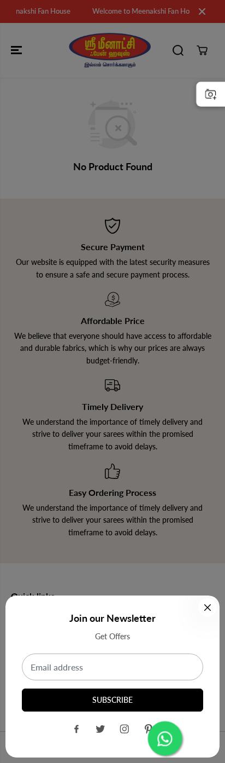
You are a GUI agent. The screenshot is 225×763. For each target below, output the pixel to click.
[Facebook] (76, 729)
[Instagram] (124, 729)
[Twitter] (100, 729)
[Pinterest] (149, 729)
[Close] (208, 608)
